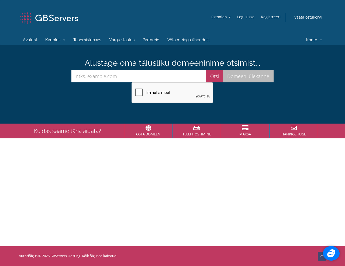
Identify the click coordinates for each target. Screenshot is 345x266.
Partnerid (151, 39)
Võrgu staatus (121, 39)
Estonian (219, 16)
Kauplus (54, 39)
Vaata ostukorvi (308, 17)
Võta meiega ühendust (188, 39)
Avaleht (30, 39)
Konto (312, 39)
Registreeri (271, 16)
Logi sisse (245, 16)
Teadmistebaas (87, 39)
